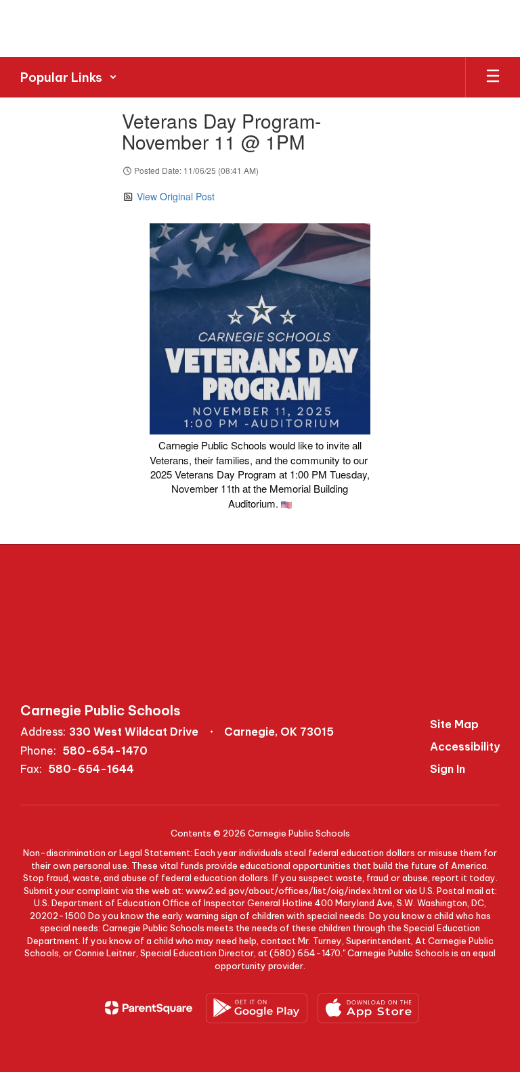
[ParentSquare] (149, 1008)
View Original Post (176, 196)
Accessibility (465, 746)
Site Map (454, 724)
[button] (69, 77)
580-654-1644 (91, 769)
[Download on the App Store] (368, 1008)
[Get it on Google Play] (256, 1008)
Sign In (447, 769)
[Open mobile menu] (493, 77)
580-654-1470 (105, 750)
